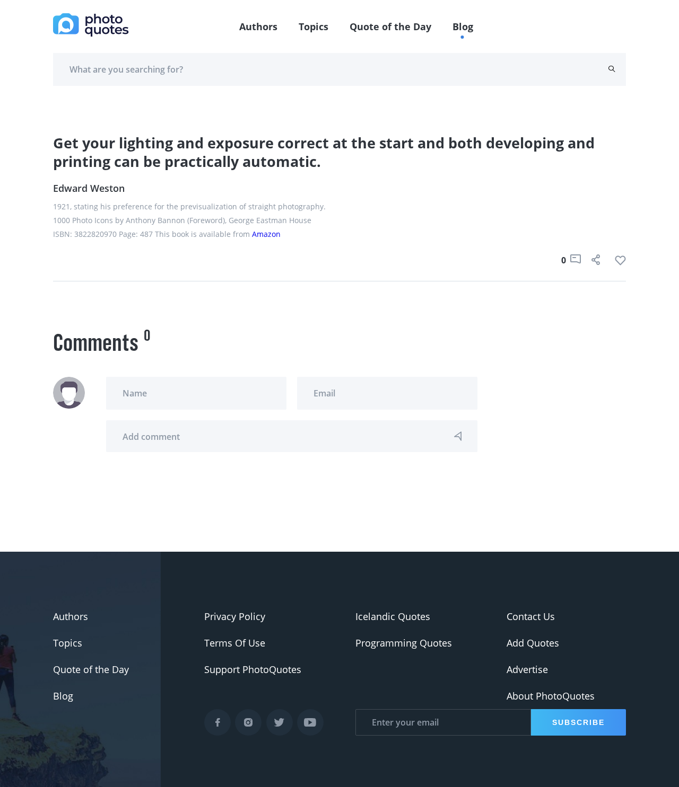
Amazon (266, 234)
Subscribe (578, 722)
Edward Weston (89, 188)
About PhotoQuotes (551, 695)
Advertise (527, 669)
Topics (313, 26)
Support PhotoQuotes (252, 669)
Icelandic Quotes (392, 616)
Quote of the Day (390, 26)
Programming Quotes (403, 642)
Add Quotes (533, 642)
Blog (462, 26)
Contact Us (531, 616)
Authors (258, 26)
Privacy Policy (234, 616)
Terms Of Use (234, 642)
